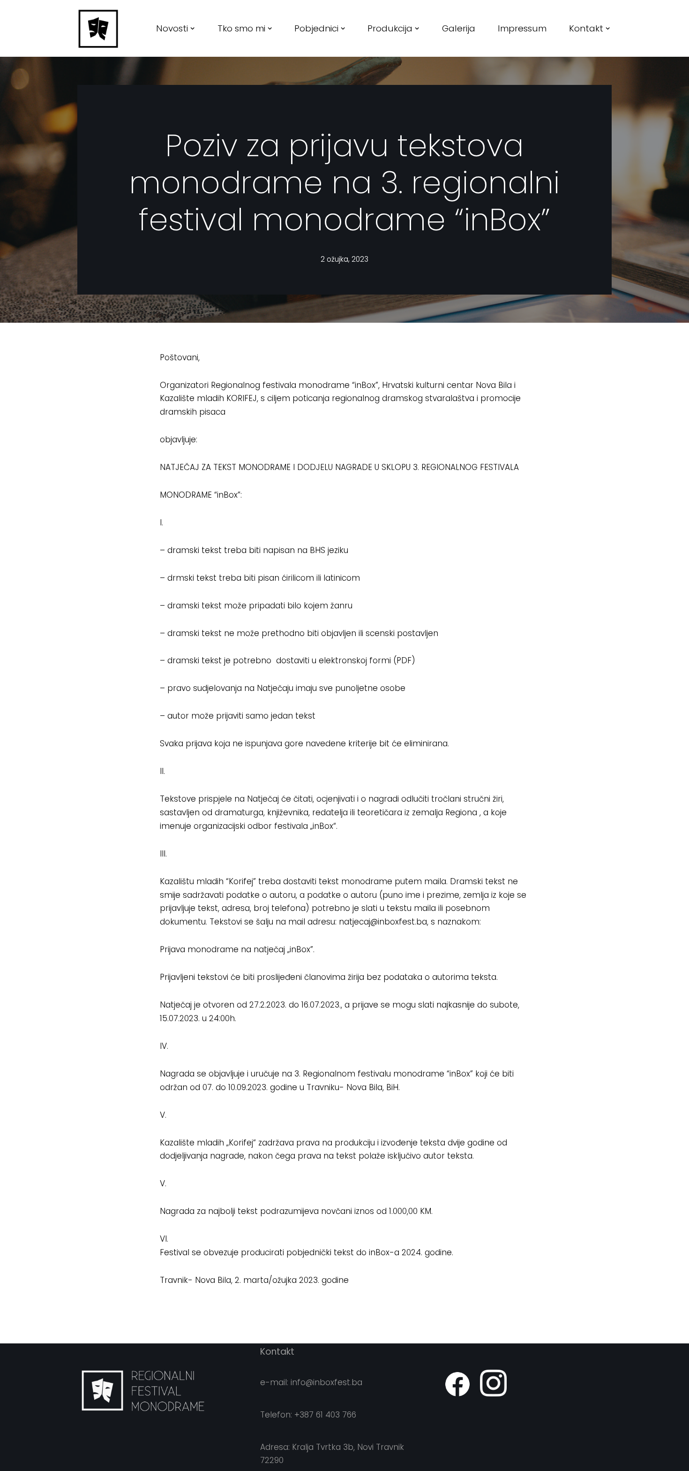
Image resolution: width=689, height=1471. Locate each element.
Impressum (522, 28)
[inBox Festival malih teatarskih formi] (98, 28)
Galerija (458, 28)
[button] (192, 28)
